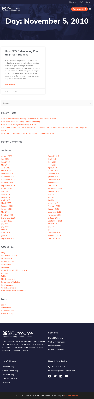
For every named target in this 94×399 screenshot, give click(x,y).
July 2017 (5, 227)
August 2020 (6, 221)
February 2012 (54, 206)
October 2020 (7, 215)
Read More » (10, 84)
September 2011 (55, 221)
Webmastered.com (71, 396)
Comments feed (7, 311)
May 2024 (5, 212)
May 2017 (5, 229)
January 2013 (53, 177)
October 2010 (54, 238)
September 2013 (8, 238)
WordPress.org (7, 314)
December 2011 (54, 212)
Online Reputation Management (14, 270)
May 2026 (5, 165)
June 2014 (5, 235)
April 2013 (52, 168)
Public (3, 276)
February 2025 (7, 206)
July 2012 (52, 194)
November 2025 (8, 179)
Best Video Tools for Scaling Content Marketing (20, 121)
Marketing (5, 267)
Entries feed (6, 308)
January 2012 (53, 209)
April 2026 (5, 168)
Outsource (5, 273)
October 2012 (54, 185)
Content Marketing (9, 255)
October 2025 (7, 182)
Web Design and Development (13, 291)
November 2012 (54, 182)
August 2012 (53, 191)
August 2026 (6, 156)
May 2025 (5, 197)
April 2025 (5, 200)
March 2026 (6, 171)
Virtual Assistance (8, 288)
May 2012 (52, 197)
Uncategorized (7, 285)
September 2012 (55, 188)
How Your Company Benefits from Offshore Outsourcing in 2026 (27, 133)
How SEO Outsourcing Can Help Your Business (21, 53)
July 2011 (52, 227)
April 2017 (5, 232)
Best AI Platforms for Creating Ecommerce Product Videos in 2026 (28, 118)
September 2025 (8, 185)
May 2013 (52, 165)
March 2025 (6, 203)
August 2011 (53, 224)
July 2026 (5, 159)
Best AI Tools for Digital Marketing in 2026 (18, 124)
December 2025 (7, 177)
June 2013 (52, 162)
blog (3, 252)
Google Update (7, 261)
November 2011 (54, 215)
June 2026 (5, 162)
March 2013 (53, 171)
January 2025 (6, 209)
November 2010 (54, 235)
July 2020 (5, 224)
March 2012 (53, 203)
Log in (3, 305)
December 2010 (54, 232)
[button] (90, 9)
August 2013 (53, 156)
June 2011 (52, 229)
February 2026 (7, 173)
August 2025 (6, 188)
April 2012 (52, 200)
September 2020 (8, 218)
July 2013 (52, 159)
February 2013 (54, 173)
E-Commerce (6, 258)
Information (6, 264)
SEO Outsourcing (8, 279)
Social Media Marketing (10, 282)
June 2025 (5, 194)
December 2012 (54, 179)
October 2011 (54, 218)
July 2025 (5, 191)
